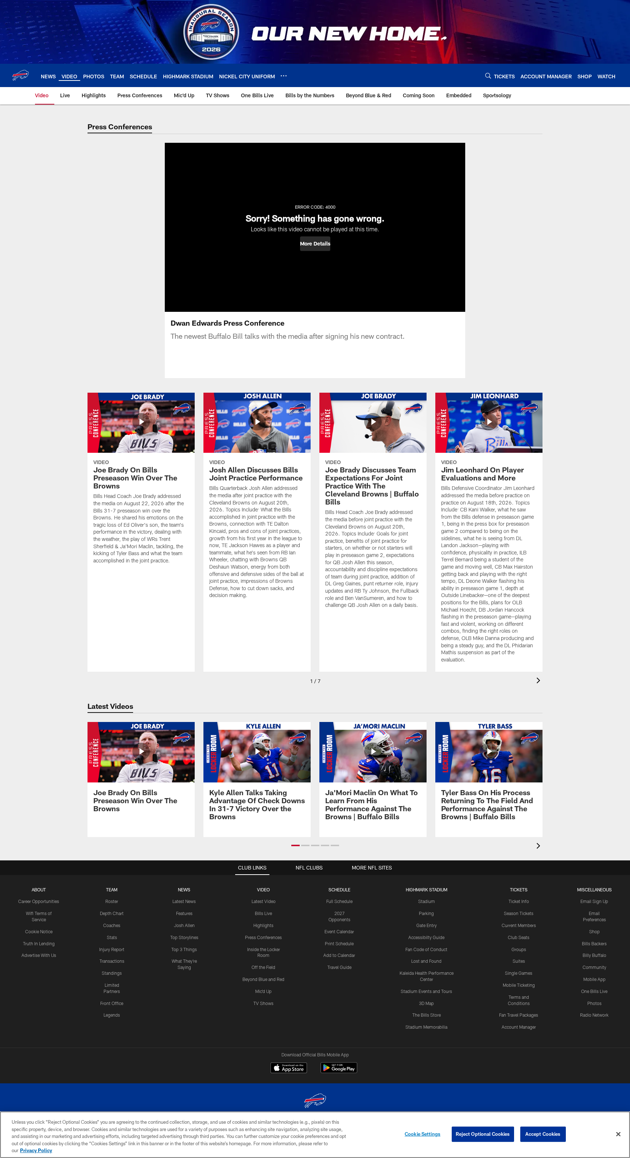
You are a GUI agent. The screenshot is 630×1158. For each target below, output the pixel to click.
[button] (315, 243)
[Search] (488, 76)
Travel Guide (339, 967)
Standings (112, 973)
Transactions (112, 960)
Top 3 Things (184, 949)
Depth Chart (112, 913)
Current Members (519, 925)
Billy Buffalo (594, 955)
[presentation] (539, 681)
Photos (594, 1003)
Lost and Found (426, 960)
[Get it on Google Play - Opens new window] (338, 1071)
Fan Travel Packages (518, 1014)
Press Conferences (263, 937)
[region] (315, 1134)
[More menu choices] (284, 76)
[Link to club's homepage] (20, 75)
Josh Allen (184, 925)
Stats (112, 937)
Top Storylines (184, 937)
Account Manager (519, 1026)
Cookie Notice (38, 931)
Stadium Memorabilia (426, 1026)
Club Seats (518, 937)
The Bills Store (426, 1014)
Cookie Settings (422, 1134)
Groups (519, 949)
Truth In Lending (39, 943)
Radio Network (594, 1014)
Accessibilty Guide (426, 937)
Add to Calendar (339, 955)
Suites (519, 960)
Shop (594, 931)
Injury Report (111, 949)
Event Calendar (339, 931)
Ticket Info (519, 901)
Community (594, 967)
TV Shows (263, 1003)
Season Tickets (518, 913)
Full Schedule (339, 901)
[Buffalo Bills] (315, 1101)
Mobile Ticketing (519, 985)
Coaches (111, 925)
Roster (111, 901)
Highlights (263, 925)
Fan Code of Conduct (426, 949)
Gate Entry (426, 925)
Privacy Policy (36, 1150)
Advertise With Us (39, 955)
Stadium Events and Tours (426, 991)
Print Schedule (339, 943)
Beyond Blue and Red (263, 979)
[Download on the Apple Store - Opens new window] (288, 1069)
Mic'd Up (263, 991)
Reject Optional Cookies (483, 1134)
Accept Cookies (543, 1134)
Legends (112, 1014)
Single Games (518, 973)
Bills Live (263, 913)
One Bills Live (594, 991)
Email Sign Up (594, 901)
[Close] (618, 1134)
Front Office (111, 1003)
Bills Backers (594, 943)
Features (184, 913)
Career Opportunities (38, 901)
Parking (426, 913)
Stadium (426, 901)
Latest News (184, 901)
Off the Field (263, 967)
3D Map (426, 1003)
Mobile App (594, 979)
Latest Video (264, 901)
